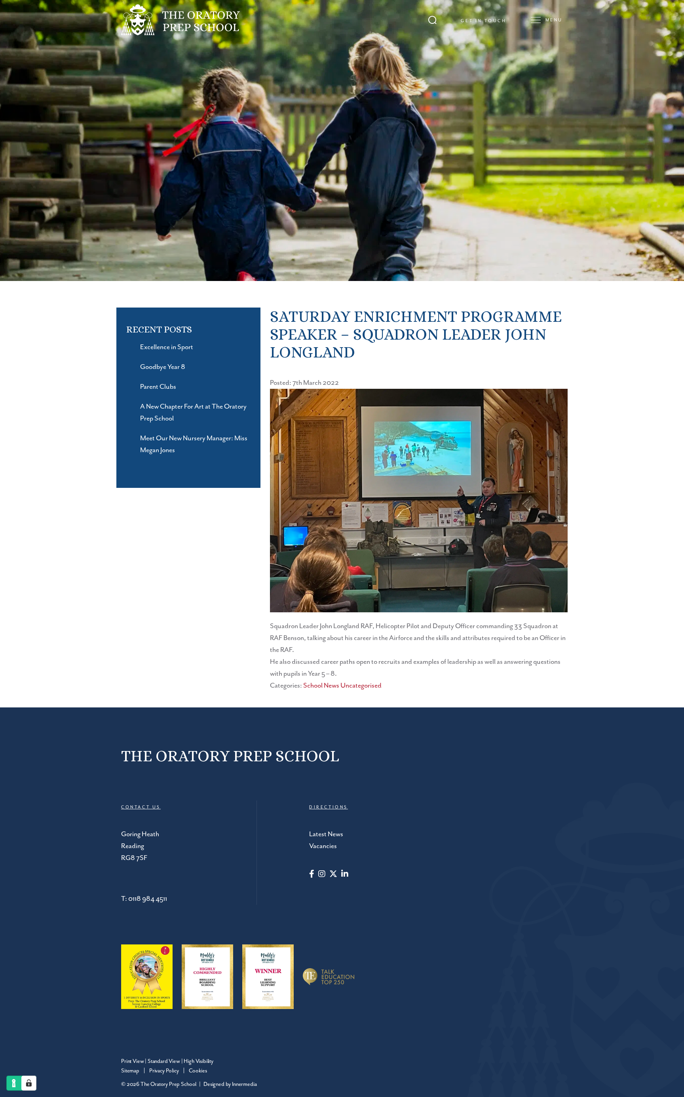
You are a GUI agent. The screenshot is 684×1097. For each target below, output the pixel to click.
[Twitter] (333, 875)
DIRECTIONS (328, 807)
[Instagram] (321, 875)
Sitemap (130, 1071)
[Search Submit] (432, 20)
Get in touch (483, 21)
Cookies (198, 1071)
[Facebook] (311, 875)
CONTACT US (141, 807)
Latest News (326, 834)
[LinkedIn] (344, 875)
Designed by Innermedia (229, 1084)
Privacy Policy (164, 1071)
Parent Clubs (158, 387)
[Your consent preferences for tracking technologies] (28, 1083)
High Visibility (198, 1061)
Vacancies (323, 846)
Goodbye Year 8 (162, 367)
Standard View (164, 1061)
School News (321, 686)
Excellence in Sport (166, 347)
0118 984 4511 (147, 899)
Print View (132, 1061)
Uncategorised (361, 686)
